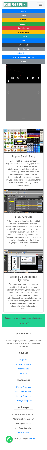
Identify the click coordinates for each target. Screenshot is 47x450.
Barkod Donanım (23, 364)
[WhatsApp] (9, 439)
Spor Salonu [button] (23, 49)
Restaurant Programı (23, 391)
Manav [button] (23, 15)
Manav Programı (23, 396)
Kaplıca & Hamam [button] (23, 53)
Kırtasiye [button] (23, 20)
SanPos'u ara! (23, 432)
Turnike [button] (23, 36)
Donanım (23, 61)
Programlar (23, 360)
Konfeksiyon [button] (23, 28)
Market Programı (23, 387)
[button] (8, 92)
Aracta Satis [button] (23, 32)
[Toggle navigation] (40, 4)
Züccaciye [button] (23, 45)
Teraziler (23, 373)
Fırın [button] (23, 40)
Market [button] (24, 11)
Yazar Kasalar (23, 369)
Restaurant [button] (23, 24)
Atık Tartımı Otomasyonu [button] (23, 57)
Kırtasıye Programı (24, 400)
